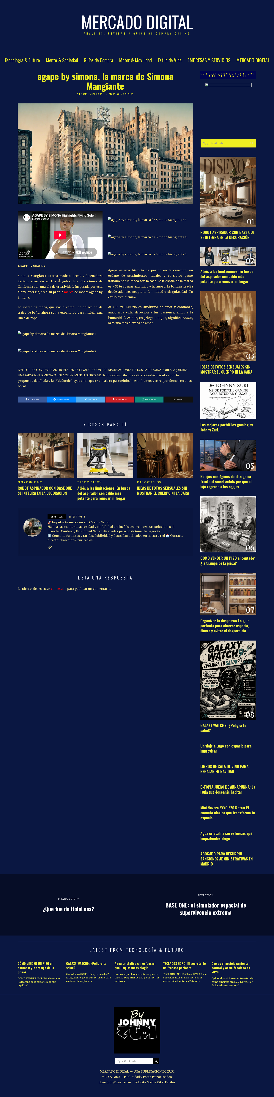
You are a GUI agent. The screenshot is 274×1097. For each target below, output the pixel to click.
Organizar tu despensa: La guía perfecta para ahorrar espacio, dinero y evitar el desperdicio (224, 625)
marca (68, 292)
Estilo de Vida (170, 60)
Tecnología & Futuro (22, 60)
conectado (58, 589)
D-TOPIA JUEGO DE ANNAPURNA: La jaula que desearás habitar (227, 789)
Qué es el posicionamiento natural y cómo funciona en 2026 (231, 967)
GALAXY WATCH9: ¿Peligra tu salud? (223, 727)
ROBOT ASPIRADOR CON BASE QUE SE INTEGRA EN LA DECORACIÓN (45, 490)
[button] (251, 143)
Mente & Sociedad (62, 60)
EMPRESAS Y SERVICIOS (209, 60)
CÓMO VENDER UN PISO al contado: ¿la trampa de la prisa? (227, 560)
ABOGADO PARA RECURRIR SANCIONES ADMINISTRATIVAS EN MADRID (226, 859)
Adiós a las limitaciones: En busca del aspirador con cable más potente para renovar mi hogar (103, 493)
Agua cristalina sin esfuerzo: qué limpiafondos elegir (226, 835)
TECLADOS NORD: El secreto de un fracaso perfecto (184, 965)
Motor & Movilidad (135, 60)
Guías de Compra (98, 60)
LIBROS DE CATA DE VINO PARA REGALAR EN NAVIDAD (224, 768)
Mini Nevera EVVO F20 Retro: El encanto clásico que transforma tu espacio (227, 813)
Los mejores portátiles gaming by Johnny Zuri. (226, 427)
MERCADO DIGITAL (253, 60)
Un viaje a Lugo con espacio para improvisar (225, 748)
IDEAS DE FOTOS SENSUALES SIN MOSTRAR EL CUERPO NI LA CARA (163, 490)
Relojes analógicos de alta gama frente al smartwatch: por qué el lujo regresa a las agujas (225, 481)
